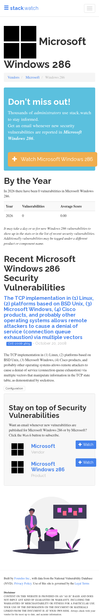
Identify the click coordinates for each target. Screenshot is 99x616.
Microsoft (33, 77)
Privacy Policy (22, 583)
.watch (24, 8)
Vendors (13, 77)
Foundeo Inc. (22, 578)
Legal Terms (82, 583)
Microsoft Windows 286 (48, 467)
